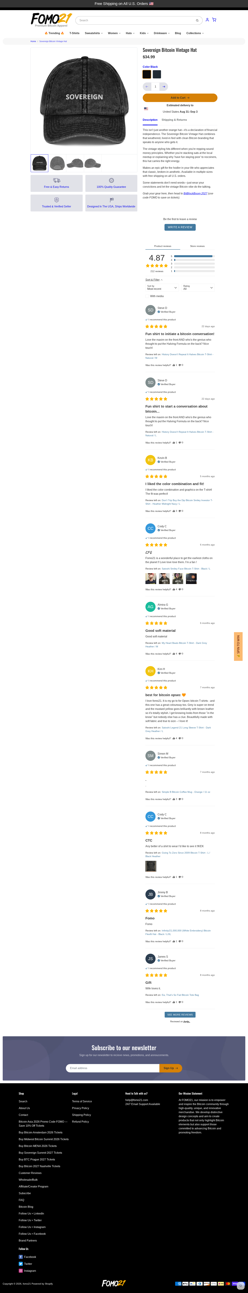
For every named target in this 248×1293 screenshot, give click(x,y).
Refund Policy (80, 1121)
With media (157, 296)
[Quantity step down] (147, 86)
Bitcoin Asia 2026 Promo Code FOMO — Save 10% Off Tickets (43, 1123)
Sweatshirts (92, 33)
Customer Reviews (30, 1173)
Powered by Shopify (42, 1283)
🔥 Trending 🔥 (54, 33)
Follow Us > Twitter (30, 1220)
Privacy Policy (80, 1108)
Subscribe (25, 1193)
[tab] (152, 121)
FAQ (21, 1200)
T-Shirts (74, 33)
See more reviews (180, 1014)
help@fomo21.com (136, 1100)
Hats (129, 33)
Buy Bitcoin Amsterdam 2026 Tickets (40, 1132)
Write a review (180, 227)
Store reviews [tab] (197, 246)
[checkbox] (162, 296)
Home (33, 41)
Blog (178, 33)
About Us (24, 1108)
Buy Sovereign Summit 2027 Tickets (40, 1152)
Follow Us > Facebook (32, 1233)
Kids (143, 33)
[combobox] (134, 20)
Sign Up (169, 1068)
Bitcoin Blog (26, 1206)
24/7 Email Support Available (142, 1104)
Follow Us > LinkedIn (31, 1213)
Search (23, 1101)
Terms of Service (82, 1101)
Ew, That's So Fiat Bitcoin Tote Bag (180, 995)
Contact (23, 1114)
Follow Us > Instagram (32, 1227)
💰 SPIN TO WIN (238, 646)
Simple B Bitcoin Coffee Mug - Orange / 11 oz (186, 792)
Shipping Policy (81, 1114)
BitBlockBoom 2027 (195, 193)
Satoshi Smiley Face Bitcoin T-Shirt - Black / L (186, 568)
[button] (193, 256)
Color (150, 66)
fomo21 (27, 1283)
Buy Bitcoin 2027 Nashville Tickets (39, 1166)
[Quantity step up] (164, 86)
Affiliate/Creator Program (33, 1186)
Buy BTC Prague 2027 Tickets (37, 1159)
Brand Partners (28, 1240)
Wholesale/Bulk (28, 1179)
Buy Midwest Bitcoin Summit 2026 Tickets (44, 1139)
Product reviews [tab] (162, 246)
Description (150, 119)
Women (113, 33)
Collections (193, 33)
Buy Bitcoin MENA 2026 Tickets (38, 1146)
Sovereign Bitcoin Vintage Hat (53, 41)
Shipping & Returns (174, 119)
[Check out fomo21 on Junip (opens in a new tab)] (186, 1021)
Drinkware (160, 33)
